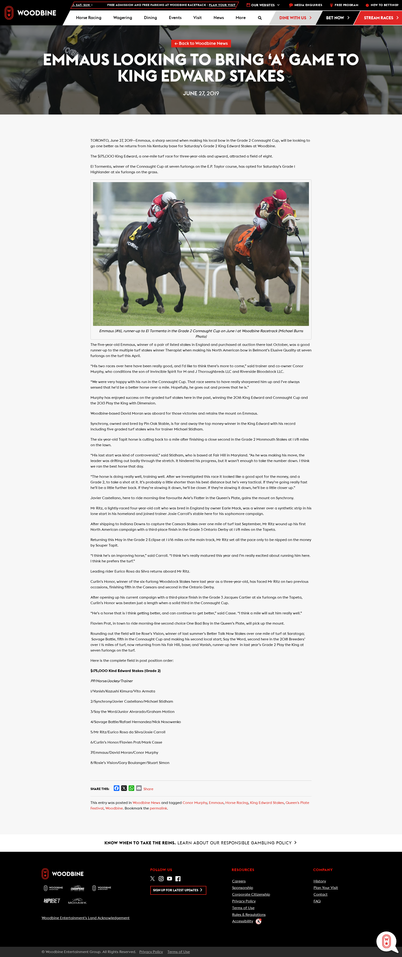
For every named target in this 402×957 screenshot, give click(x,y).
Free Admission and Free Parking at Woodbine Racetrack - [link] (144, 5)
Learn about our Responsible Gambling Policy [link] (198, 843)
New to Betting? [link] (385, 5)
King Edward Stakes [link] (267, 803)
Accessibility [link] (242, 921)
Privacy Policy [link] (244, 901)
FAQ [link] (317, 901)
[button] (240, 17)
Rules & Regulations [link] (249, 915)
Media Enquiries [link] (308, 5)
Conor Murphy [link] (195, 803)
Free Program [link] (346, 5)
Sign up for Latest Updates (176, 890)
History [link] (320, 881)
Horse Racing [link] (236, 803)
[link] (30, 13)
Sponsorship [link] (242, 888)
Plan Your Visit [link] (326, 888)
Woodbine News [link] (146, 803)
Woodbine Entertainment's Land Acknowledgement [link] (86, 918)
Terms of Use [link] (243, 908)
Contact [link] (321, 894)
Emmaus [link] (216, 803)
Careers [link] (239, 881)
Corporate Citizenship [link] (251, 894)
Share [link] (148, 789)
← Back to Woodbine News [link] (201, 43)
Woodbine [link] (114, 808)
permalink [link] (158, 808)
